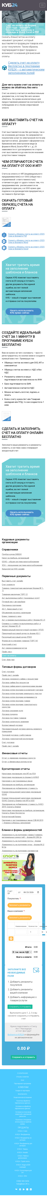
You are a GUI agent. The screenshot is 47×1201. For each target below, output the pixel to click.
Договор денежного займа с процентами (20, 679)
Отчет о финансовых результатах (17, 762)
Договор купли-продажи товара (16, 701)
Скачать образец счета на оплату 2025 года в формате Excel (26, 248)
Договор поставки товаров (14, 718)
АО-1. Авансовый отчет (12, 609)
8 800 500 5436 (23, 1181)
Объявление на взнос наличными (16, 613)
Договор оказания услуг (12, 711)
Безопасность (22, 1094)
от (19, 892)
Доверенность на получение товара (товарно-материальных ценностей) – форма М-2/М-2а (22, 836)
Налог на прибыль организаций (15, 558)
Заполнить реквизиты (19, 905)
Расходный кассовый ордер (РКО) (17, 637)
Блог (22, 1080)
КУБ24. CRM (22, 1176)
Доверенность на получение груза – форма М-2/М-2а (23, 845)
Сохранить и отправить (20, 1006)
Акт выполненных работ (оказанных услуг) (21, 598)
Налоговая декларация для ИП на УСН (19, 774)
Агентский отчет (9, 644)
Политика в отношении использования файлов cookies (23, 1122)
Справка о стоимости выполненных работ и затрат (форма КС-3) (21, 624)
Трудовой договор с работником (16, 735)
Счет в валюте (8, 584)
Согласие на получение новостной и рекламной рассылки (23, 1114)
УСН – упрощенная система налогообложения (22, 565)
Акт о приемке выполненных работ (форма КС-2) (23, 620)
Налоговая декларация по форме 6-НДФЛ (20, 777)
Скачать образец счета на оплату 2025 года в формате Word (26, 241)
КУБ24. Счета (22, 1131)
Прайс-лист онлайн (10, 675)
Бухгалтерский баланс (11, 816)
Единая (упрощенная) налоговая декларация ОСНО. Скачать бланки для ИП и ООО (21, 799)
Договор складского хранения (15, 721)
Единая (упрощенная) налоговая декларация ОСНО (21, 793)
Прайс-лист (7, 652)
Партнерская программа (22, 1083)
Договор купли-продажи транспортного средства (19, 705)
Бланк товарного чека (11, 616)
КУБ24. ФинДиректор (22, 1134)
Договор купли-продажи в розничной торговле (22, 690)
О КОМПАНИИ (22, 1073)
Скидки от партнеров (22, 1091)
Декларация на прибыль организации (18, 784)
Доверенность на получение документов (20, 851)
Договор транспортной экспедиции (17, 739)
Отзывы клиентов (22, 1077)
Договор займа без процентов (15, 682)
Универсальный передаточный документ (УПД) (23, 630)
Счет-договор (8, 671)
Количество (33, 926)
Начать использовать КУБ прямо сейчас (22, 311)
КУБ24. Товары (22, 1149)
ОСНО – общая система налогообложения (20, 562)
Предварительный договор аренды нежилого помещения (22, 730)
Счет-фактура (8, 660)
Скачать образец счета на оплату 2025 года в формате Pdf (26, 235)
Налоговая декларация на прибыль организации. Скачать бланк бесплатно (23, 811)
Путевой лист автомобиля (13, 602)
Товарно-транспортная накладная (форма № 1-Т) (23, 589)
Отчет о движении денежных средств (18, 758)
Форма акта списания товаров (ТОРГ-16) (20, 641)
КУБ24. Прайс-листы (22, 1161)
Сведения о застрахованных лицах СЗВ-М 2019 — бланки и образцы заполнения (22, 821)
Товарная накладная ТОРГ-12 (15, 594)
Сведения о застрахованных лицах (17, 781)
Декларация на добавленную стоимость (20, 788)
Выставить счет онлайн (12, 581)
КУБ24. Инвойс (22, 1152)
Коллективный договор (12, 725)
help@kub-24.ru (22, 1184)
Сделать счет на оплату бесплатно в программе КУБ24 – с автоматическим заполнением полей (26, 67)
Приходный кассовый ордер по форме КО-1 (21, 633)
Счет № (10, 892)
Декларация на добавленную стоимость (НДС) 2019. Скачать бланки (22, 805)
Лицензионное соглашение (23, 1097)
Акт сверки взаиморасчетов (14, 648)
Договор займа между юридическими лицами (22, 686)
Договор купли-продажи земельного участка (22, 693)
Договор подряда (10, 714)
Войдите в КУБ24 (16, 1034)
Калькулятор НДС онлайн (13, 569)
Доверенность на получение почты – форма (21, 841)
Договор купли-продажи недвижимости (19, 697)
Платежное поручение (11, 605)
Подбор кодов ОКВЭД (12, 554)
